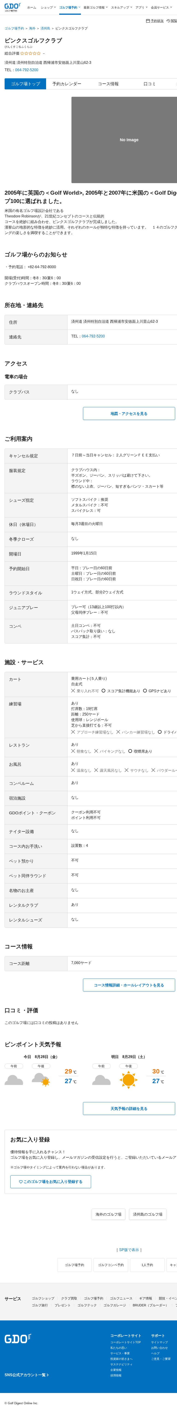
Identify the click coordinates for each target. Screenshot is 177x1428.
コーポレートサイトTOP (125, 1342)
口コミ (150, 84)
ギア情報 (145, 1298)
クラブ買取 (69, 1298)
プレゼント (63, 1305)
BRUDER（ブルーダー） (151, 1305)
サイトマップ (159, 1342)
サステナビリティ (121, 1364)
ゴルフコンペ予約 (111, 1265)
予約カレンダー (66, 84)
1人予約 (147, 1265)
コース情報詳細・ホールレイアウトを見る (129, 985)
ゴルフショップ (43, 1298)
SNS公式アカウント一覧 (25, 1375)
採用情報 (115, 1375)
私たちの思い (118, 1347)
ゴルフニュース (121, 1298)
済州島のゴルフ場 (147, 1214)
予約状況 (157, 20)
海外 (32, 28)
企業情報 (115, 1370)
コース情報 (108, 84)
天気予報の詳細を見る (129, 1109)
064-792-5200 (26, 70)
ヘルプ (155, 1353)
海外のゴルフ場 (108, 1214)
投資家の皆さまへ (121, 1359)
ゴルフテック (87, 1305)
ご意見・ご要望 (161, 1359)
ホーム (31, 7)
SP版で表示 (129, 1250)
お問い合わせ (159, 1347)
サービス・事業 (120, 1353)
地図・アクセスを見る (129, 414)
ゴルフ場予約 (14, 28)
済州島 (45, 28)
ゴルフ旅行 (40, 1305)
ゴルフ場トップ (25, 84)
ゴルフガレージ (114, 1305)
